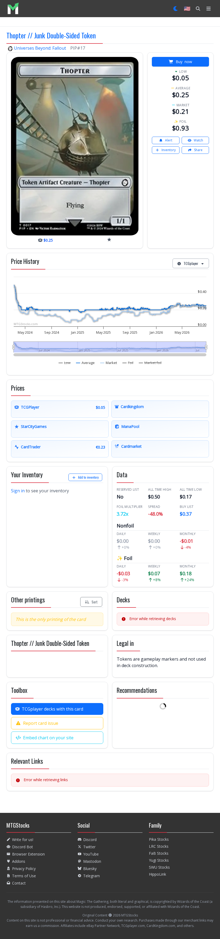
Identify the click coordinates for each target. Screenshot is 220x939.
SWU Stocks (159, 867)
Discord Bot (22, 846)
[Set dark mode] (176, 8)
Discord (90, 839)
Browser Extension (28, 854)
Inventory (169, 150)
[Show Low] (65, 362)
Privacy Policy (24, 868)
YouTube (91, 854)
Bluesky (90, 868)
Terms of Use (24, 875)
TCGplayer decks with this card (52, 709)
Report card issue (40, 723)
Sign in (18, 491)
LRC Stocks (158, 846)
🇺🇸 (187, 8)
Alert (168, 140)
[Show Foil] (128, 362)
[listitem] (13, 8)
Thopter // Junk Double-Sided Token (51, 35)
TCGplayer (191, 263)
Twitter (89, 846)
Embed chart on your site (48, 738)
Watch (198, 140)
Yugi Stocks (159, 860)
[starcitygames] (109, 239)
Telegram (91, 875)
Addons (18, 861)
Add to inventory (88, 477)
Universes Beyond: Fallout (40, 48)
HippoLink (157, 874)
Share (198, 150)
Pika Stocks (159, 839)
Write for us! (22, 839)
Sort (94, 602)
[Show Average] (85, 362)
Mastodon (92, 861)
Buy (184, 61)
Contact (19, 883)
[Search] (198, 8)
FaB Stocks (158, 853)
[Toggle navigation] (208, 8)
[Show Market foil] (150, 362)
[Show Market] (108, 362)
